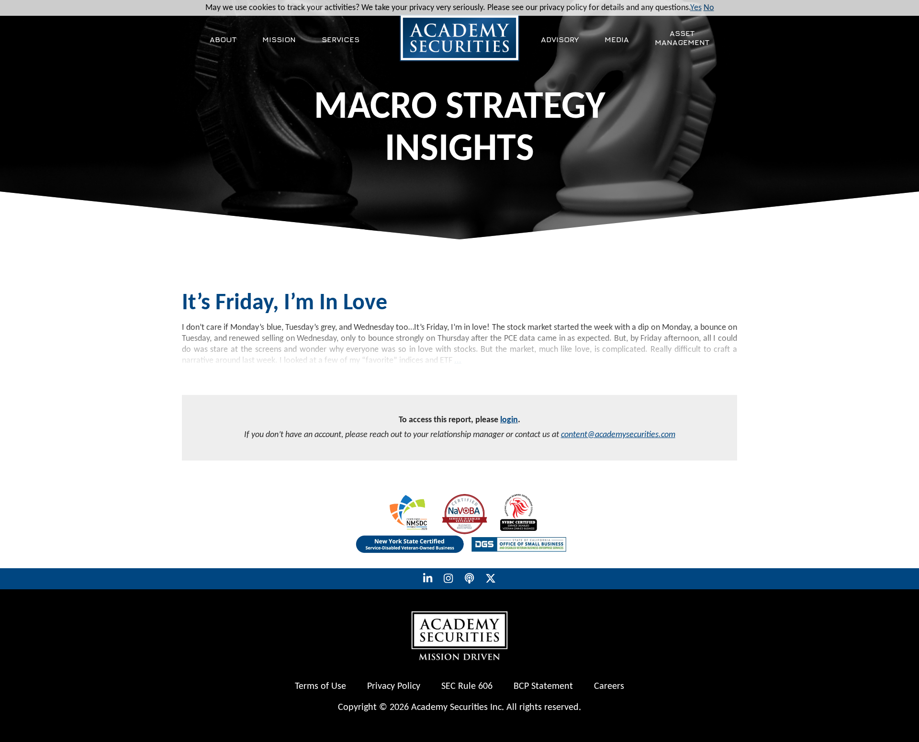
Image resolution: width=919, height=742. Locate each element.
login (509, 420)
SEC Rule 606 (467, 686)
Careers (609, 686)
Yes (696, 7)
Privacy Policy (393, 686)
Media (617, 39)
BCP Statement (543, 686)
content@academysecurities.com (618, 434)
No (709, 7)
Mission (279, 39)
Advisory (560, 39)
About (223, 39)
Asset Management (682, 37)
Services (340, 39)
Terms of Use (320, 686)
